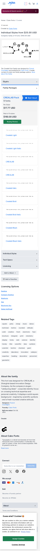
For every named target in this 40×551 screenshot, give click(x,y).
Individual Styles (10, 253)
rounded (22, 328)
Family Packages (10, 87)
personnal (33, 356)
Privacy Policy (25, 531)
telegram (14, 336)
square (4, 324)
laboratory (14, 352)
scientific (18, 344)
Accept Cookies (18, 539)
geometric (5, 360)
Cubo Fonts (11, 20)
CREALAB (10, 161)
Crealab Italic (11, 188)
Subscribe (31, 466)
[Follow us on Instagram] (4, 471)
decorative (23, 356)
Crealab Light (11, 135)
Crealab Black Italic (14, 241)
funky (12, 340)
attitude (30, 328)
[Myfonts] (11, 4)
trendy (4, 344)
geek (29, 348)
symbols (32, 344)
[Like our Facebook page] (24, 471)
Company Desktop (7, 295)
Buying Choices (12, 122)
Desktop (4, 291)
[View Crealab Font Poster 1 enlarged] (20, 50)
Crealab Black (11, 227)
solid (4, 332)
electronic (26, 332)
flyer (34, 332)
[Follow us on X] (11, 471)
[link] (33, 4)
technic (13, 348)
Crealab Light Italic (13, 148)
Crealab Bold (11, 201)
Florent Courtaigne (8, 404)
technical (5, 328)
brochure (5, 336)
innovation (24, 352)
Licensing (7, 266)
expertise (5, 356)
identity (32, 340)
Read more (5, 448)
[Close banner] (35, 11)
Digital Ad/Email (6, 309)
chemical (22, 348)
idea (25, 344)
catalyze (34, 352)
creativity (5, 352)
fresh (18, 332)
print (21, 336)
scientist (5, 348)
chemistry (29, 336)
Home (3, 20)
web (17, 340)
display (4, 340)
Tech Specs (8, 259)
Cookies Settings (18, 544)
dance (31, 324)
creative (11, 332)
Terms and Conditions (10, 511)
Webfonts (4, 298)
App (2, 302)
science (24, 340)
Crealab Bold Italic (13, 214)
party (11, 324)
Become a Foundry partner (11, 493)
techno (13, 328)
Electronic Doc (6, 305)
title (10, 344)
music (25, 324)
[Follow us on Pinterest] (18, 471)
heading (14, 356)
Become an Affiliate (9, 498)
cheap (18, 324)
